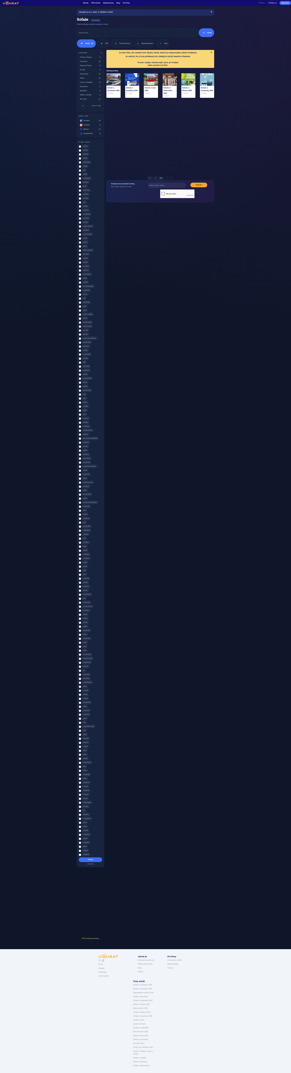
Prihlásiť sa (272, 3)
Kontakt (101, 968)
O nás (101, 964)
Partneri (170, 968)
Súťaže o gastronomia (141, 1065)
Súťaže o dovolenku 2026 (142, 985)
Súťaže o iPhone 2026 (141, 1004)
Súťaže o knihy (138, 1020)
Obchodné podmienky (146, 960)
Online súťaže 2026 (140, 1008)
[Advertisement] (90, 903)
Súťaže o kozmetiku (140, 1039)
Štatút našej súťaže (145, 964)
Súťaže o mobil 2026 (140, 1028)
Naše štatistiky (172, 964)
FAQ (139, 968)
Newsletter (103, 972)
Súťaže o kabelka (139, 1058)
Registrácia (285, 3)
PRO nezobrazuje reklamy (90, 938)
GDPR (140, 972)
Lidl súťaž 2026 (138, 1043)
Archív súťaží (104, 976)
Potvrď (90, 859)
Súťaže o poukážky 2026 (142, 989)
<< (155, 178)
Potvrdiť (199, 185)
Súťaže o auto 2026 (140, 996)
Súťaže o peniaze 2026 (141, 1012)
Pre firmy (126, 3)
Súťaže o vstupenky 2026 (142, 1016)
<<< (150, 178)
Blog (118, 3)
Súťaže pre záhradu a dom (143, 1047)
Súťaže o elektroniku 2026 (142, 1000)
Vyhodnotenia (108, 3)
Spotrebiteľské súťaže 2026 (143, 993)
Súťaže (85, 3)
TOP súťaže (95, 3)
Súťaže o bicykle (139, 1024)
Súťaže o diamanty (140, 1062)
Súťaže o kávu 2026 (140, 1035)
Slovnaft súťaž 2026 (140, 1032)
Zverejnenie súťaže (174, 960)
